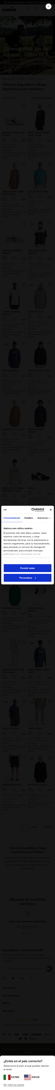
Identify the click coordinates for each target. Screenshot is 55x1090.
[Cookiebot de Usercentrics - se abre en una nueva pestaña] (32, 510)
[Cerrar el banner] (51, 510)
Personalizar (25, 577)
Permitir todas (27, 568)
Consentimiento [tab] (11, 518)
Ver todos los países (14, 1085)
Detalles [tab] (28, 518)
